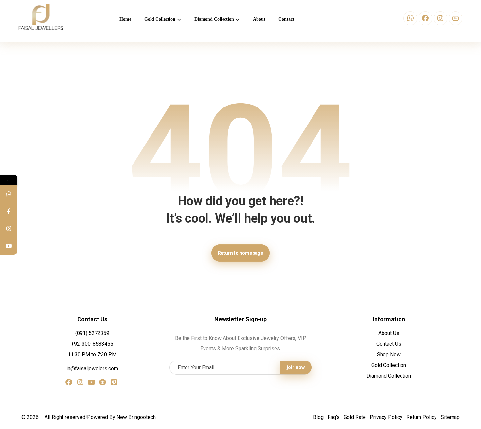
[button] (410, 18)
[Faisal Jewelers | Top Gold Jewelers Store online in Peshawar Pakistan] (41, 17)
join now (296, 367)
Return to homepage (240, 253)
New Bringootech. (136, 417)
